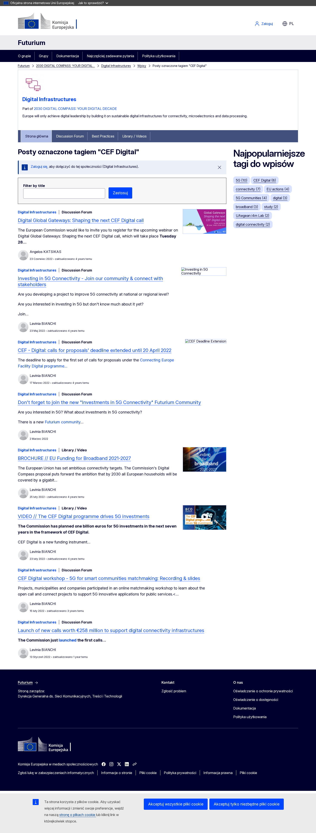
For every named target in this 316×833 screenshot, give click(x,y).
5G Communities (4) (251, 198)
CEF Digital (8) (264, 180)
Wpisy (141, 66)
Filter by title (34, 186)
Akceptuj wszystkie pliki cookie (175, 804)
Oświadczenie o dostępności (255, 699)
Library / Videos (134, 136)
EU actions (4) (278, 189)
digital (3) (280, 198)
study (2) (271, 207)
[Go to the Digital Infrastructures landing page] (33, 94)
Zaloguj (267, 24)
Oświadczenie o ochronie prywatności (263, 691)
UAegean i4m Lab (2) (252, 215)
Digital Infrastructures (116, 66)
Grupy (43, 56)
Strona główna (36, 136)
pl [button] (291, 23)
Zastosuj (120, 193)
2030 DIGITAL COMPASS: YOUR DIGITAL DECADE (75, 108)
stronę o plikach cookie (77, 815)
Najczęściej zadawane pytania (110, 56)
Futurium (31, 42)
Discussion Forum (70, 136)
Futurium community (62, 422)
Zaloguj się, (39, 166)
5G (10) (241, 180)
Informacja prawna (218, 773)
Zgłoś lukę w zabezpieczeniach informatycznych (56, 773)
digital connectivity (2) (253, 224)
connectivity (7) (248, 189)
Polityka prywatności (180, 773)
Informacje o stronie (116, 773)
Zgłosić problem (173, 691)
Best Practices (103, 136)
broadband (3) (247, 207)
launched (68, 640)
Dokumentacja (67, 56)
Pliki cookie (148, 773)
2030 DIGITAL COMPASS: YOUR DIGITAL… (65, 66)
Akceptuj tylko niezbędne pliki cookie (246, 804)
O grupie (24, 56)
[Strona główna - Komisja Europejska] (52, 21)
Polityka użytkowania (158, 56)
